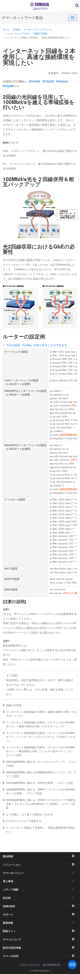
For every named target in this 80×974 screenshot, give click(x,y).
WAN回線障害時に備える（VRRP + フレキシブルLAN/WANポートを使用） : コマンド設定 (40, 791)
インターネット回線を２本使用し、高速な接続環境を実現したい (41, 829)
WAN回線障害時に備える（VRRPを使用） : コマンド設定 (39, 782)
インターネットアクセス (18, 33)
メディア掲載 (10, 889)
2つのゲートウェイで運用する (23, 821)
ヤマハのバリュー (13, 873)
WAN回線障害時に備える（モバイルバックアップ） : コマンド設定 (41, 763)
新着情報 (8, 922)
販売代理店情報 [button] (12, 947)
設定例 (16, 29)
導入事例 (8, 881)
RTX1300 (34, 81)
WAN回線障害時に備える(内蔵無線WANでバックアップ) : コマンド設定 (41, 774)
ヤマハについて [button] (12, 939)
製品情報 (8, 856)
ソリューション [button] (12, 864)
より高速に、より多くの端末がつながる (29, 814)
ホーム (6, 29)
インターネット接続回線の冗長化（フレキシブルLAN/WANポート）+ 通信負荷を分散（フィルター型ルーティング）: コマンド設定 (40, 751)
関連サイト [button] (9, 931)
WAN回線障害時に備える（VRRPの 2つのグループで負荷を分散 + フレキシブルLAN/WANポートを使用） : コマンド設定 (41, 804)
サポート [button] (8, 914)
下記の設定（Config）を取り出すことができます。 (38, 345)
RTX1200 (8, 86)
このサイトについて (30, 964)
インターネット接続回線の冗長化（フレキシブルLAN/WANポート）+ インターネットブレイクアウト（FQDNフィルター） (41, 736)
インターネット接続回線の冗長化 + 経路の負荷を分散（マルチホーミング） (41, 713)
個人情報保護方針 (51, 964)
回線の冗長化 (40, 33)
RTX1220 (48, 81)
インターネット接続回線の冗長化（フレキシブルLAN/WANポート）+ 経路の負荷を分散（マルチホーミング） (40, 724)
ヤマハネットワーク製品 (22, 18)
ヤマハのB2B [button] (10, 956)
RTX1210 (62, 81)
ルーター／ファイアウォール (38, 29)
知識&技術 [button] (9, 906)
